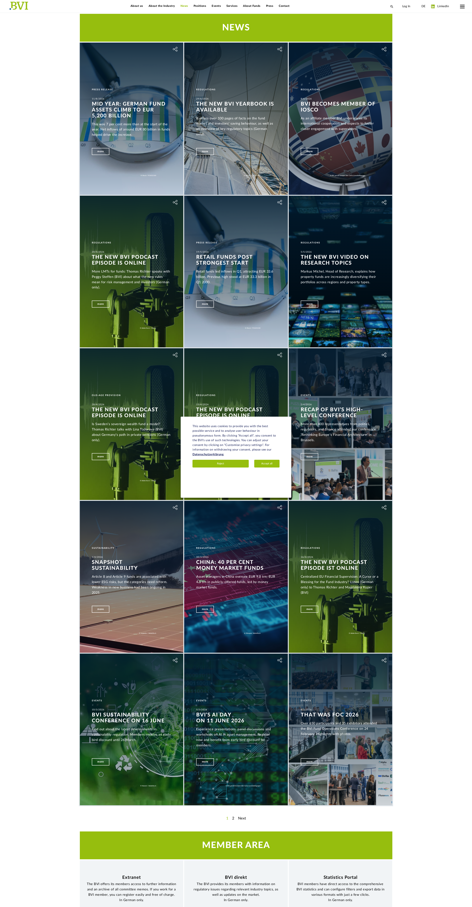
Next (242, 818)
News (184, 6)
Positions (200, 6)
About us (137, 6)
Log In (406, 6)
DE (423, 6)
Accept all (266, 463)
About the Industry (162, 6)
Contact (284, 6)
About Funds (252, 6)
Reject (220, 463)
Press (269, 6)
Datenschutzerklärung (207, 454)
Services (231, 6)
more (100, 151)
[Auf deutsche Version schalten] (416, 6)
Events (216, 6)
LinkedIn (443, 6)
